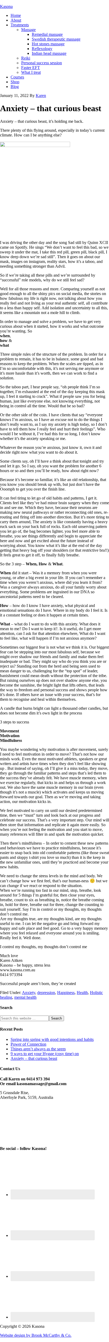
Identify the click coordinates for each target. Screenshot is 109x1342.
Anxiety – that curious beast (34, 1058)
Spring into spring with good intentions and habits (52, 1039)
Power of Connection (28, 1044)
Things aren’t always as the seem (38, 1049)
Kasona (6, 6)
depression (46, 992)
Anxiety (28, 992)
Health (82, 992)
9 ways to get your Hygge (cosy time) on (45, 1053)
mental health (25, 997)
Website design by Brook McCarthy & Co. (35, 1335)
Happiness (66, 992)
